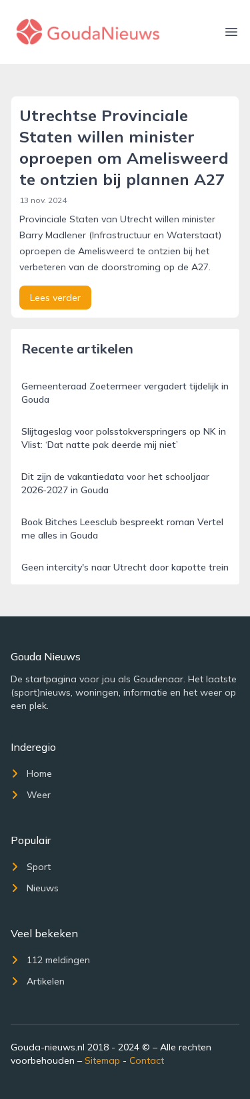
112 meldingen (58, 960)
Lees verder (55, 298)
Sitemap (102, 1060)
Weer (39, 795)
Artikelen (46, 981)
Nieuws (43, 888)
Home (39, 773)
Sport (39, 867)
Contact (146, 1060)
